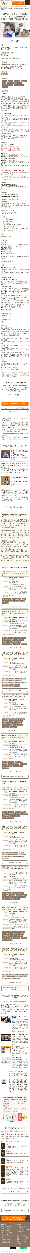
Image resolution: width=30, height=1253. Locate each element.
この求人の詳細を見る (15, 607)
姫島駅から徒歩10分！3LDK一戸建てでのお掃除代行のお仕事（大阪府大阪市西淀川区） (15, 788)
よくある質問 (5, 1234)
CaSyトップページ (7, 1224)
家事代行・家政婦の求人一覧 (16, 6)
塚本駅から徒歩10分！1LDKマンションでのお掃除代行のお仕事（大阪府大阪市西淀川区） (15, 828)
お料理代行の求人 (7, 1242)
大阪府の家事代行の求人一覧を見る (14, 1210)
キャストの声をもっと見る (14, 507)
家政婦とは (20, 1231)
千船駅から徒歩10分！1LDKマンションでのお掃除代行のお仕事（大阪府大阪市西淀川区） (15, 573)
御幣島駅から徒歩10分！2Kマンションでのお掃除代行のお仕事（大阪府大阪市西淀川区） (14, 950)
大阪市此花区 (19, 1203)
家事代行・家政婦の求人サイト (6, 0)
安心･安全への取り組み (22, 1236)
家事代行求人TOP (14, 411)
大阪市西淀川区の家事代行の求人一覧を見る (14, 988)
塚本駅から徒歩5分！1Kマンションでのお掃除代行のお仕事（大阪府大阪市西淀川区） (15, 908)
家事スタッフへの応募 (22, 1238)
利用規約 (19, 1243)
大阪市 (1, 7)
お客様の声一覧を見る (14, 395)
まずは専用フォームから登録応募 (13, 1218)
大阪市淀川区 (8, 1205)
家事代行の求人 (6, 1239)
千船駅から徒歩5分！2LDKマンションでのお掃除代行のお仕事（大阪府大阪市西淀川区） (15, 695)
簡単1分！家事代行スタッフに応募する (15, 403)
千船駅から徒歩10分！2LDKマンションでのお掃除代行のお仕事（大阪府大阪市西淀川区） (15, 613)
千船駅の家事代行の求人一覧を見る (14, 776)
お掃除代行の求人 (7, 1241)
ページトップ (27, 1219)
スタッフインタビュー (7, 1232)
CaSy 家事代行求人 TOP (5, 6)
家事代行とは (20, 1224)
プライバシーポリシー (22, 1241)
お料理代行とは (21, 1228)
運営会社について (21, 1240)
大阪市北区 (17, 1205)
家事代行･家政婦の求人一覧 (8, 1236)
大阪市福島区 (9, 1203)
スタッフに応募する (18, 2)
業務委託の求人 (6, 1228)
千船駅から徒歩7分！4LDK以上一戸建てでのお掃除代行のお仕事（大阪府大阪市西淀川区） (15, 654)
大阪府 (24, 6)
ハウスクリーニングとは (23, 1229)
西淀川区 (6, 7)
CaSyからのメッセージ (8, 1230)
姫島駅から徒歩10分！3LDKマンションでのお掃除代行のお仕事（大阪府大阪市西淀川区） (15, 868)
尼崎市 (24, 1205)
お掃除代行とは (21, 1226)
